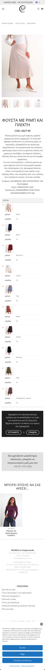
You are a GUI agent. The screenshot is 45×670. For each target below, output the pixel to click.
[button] (41, 624)
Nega (22, 654)
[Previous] (5, 66)
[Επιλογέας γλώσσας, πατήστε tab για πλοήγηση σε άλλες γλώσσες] (37, 2)
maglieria (31, 23)
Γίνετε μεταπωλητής (10, 602)
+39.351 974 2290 (22, 466)
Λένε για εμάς (8, 609)
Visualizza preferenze (22, 660)
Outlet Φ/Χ (20, 23)
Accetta (23, 647)
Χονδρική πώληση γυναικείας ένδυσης (18, 605)
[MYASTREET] (22, 9)
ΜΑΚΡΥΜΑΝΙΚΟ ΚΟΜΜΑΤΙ (11, 534)
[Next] (40, 66)
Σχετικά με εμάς (8, 589)
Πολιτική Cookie (15, 666)
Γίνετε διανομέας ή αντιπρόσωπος (17, 592)
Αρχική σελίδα (7, 23)
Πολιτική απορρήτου (27, 666)
